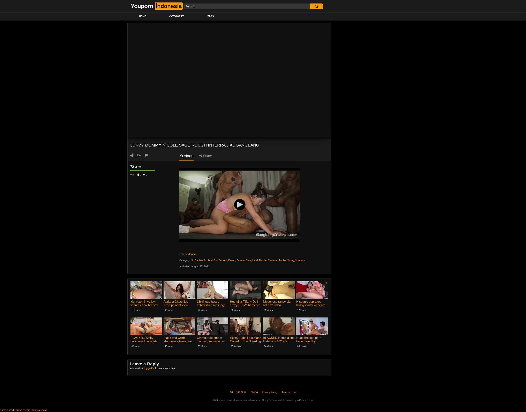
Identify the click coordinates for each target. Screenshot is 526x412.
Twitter (282, 260)
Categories (176, 16)
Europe (240, 260)
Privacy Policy (270, 392)
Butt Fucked (220, 260)
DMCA (254, 392)
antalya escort (39, 410)
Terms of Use (289, 392)
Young (290, 260)
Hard (255, 260)
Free (248, 260)
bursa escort (7, 410)
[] (316, 6)
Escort (231, 260)
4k (192, 260)
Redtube (273, 260)
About (188, 156)
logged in (149, 368)
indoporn (191, 254)
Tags (211, 16)
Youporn (300, 260)
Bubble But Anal (204, 260)
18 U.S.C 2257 (238, 392)
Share (207, 156)
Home (142, 16)
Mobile (263, 260)
